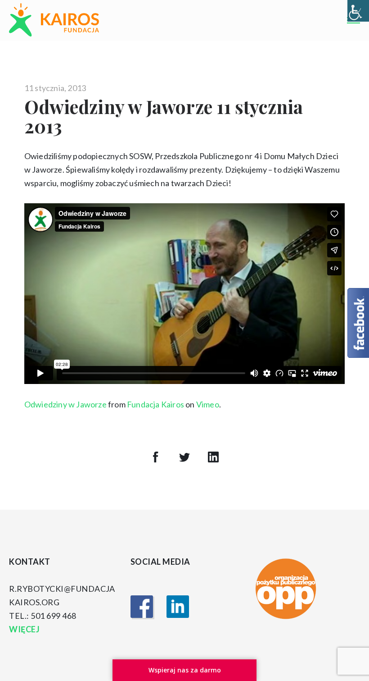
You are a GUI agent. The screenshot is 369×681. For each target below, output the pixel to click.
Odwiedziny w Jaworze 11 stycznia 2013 (163, 116)
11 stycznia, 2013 (55, 88)
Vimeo (207, 404)
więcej (25, 629)
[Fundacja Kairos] (54, 20)
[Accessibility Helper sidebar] (358, 11)
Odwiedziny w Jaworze (65, 404)
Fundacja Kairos (155, 404)
